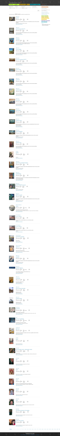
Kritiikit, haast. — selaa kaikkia (46, 20)
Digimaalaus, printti (19, 293)
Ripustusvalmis (26, 354)
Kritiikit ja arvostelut (44, 14)
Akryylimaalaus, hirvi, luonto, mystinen (22, 323)
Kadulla (17, 17)
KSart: (16, 317)
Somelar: (17, 151)
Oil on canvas (19, 241)
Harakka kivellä (19, 298)
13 (30, 429)
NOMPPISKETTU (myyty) (21, 185)
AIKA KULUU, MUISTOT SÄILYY (22, 162)
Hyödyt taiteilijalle (44, 8)
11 (27, 429)
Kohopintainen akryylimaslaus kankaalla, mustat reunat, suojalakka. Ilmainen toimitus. (27, 333)
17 (37, 429)
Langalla (17, 257)
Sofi (16, 359)
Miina (17, 369)
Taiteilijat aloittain (44, 19)
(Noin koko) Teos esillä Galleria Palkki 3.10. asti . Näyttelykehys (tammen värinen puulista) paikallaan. (27, 23)
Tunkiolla (18, 39)
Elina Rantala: (18, 307)
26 (52, 429)
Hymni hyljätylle (19, 131)
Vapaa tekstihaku (34, 6)
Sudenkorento (18, 90)
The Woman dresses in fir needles (22, 410)
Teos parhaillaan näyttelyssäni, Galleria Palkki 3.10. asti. (23, 272)
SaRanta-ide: (17, 16)
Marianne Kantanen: (19, 204)
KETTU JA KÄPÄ (19, 195)
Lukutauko (18, 278)
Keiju (17, 400)
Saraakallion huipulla (20, 236)
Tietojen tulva (18, 142)
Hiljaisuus (18, 246)
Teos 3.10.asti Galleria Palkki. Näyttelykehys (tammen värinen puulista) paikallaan (26, 33)
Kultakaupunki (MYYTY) (20, 29)
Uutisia (42, 23)
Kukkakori (18, 79)
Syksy (17, 339)
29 (57, 429)
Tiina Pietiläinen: (18, 225)
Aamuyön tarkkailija (20, 318)
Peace (17, 379)
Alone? (17, 390)
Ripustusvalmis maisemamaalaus (22, 251)
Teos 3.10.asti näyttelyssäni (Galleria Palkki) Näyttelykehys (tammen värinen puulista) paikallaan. (27, 136)
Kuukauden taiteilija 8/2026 (45, 13)
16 (35, 429)
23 (47, 429)
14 (32, 429)
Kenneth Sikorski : (18, 235)
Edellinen (11, 429)
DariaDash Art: (18, 327)
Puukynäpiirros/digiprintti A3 (19, 283)
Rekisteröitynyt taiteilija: (44, 4)
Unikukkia (18, 308)
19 (40, 429)
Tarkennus (16, 6)
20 (42, 429)
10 (25, 429)
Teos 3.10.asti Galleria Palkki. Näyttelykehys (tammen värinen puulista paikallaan (26, 147)
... (46, 25)
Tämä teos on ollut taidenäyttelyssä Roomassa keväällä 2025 (24, 384)
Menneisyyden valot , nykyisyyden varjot (24, 349)
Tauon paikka (18, 49)
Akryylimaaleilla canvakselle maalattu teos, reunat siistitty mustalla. (24, 221)
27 (54, 429)
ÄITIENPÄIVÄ (18, 173)
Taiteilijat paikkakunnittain (45, 18)
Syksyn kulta (18, 69)
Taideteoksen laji (11, 6)
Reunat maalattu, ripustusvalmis (26, 313)
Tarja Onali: (17, 358)
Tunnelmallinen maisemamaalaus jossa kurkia (27, 211)
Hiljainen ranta (19, 120)
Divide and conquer (20, 420)
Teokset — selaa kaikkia (45, 15)
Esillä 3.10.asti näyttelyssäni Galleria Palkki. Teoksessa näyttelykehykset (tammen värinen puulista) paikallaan (27, 125)
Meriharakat (18, 110)
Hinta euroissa (23, 6)
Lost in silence (19, 216)
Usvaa (17, 206)
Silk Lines (18, 329)
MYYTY (19, 189)
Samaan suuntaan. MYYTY (21, 59)
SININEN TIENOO (19, 268)
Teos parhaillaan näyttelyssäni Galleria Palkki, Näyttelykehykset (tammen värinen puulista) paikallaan (27, 168)
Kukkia (17, 152)
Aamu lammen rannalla (20, 288)
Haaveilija (18, 100)
